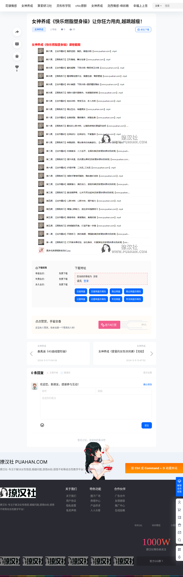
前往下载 (145, 29)
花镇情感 (11, 6)
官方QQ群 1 (156, 560)
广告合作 (120, 495)
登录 (86, 280)
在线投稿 (120, 510)
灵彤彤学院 (63, 6)
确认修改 (147, 384)
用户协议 (71, 500)
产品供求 (95, 505)
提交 (147, 425)
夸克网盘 (116, 299)
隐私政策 (71, 505)
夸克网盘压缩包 (133, 299)
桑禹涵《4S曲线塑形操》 (53, 351)
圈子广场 (95, 495)
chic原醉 (81, 6)
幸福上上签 (140, 6)
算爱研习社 (45, 6)
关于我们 (71, 495)
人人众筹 (95, 510)
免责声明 (71, 510)
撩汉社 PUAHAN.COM (23, 462)
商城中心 (95, 500)
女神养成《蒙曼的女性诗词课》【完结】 (121, 351)
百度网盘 (81, 291)
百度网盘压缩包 (98, 291)
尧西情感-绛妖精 (118, 6)
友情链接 (120, 500)
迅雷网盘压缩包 (98, 299)
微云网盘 (116, 291)
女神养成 (27, 6)
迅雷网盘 (81, 299)
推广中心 (120, 505)
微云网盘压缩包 (133, 291)
